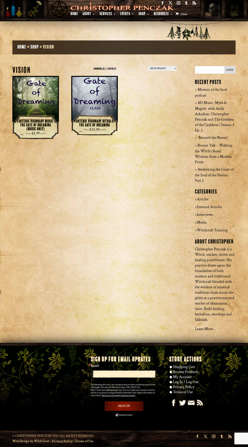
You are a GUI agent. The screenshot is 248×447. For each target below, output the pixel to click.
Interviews (205, 214)
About (87, 14)
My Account (182, 376)
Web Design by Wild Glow (31, 441)
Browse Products (185, 371)
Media (202, 222)
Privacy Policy (184, 387)
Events (125, 14)
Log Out (192, 381)
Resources (161, 14)
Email (95, 365)
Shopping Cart (184, 366)
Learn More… (205, 328)
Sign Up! (124, 406)
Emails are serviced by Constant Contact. (118, 395)
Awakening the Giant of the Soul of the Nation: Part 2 (214, 175)
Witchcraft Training (212, 230)
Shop (142, 14)
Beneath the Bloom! (213, 137)
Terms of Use (183, 392)
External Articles (209, 206)
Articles (202, 199)
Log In (178, 381)
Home (74, 14)
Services (106, 14)
